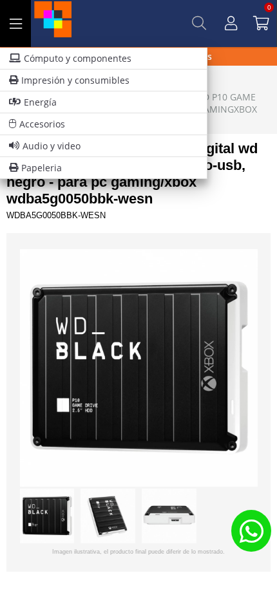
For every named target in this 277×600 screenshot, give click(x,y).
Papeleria (41, 168)
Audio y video (52, 146)
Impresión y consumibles (75, 80)
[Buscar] (199, 23)
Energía (40, 102)
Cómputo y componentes (77, 58)
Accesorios (42, 124)
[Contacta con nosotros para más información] (251, 531)
